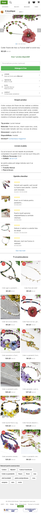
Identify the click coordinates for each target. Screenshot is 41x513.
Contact (20, 506)
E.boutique (10, 11)
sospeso (4, 482)
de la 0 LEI (13, 158)
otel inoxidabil (6, 478)
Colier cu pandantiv (8, 474)
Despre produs (20, 100)
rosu (33, 478)
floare (20, 474)
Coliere (4, 469)
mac (34, 474)
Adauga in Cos (21, 68)
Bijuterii (12, 469)
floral (28, 474)
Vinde (12, 504)
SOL (7, 504)
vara (12, 482)
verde (20, 482)
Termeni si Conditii (33, 504)
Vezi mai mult (20, 251)
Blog (16, 504)
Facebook (23, 504)
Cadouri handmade (25, 469)
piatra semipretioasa (21, 478)
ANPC (2, 504)
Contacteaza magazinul (17, 139)
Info (21, 12)
